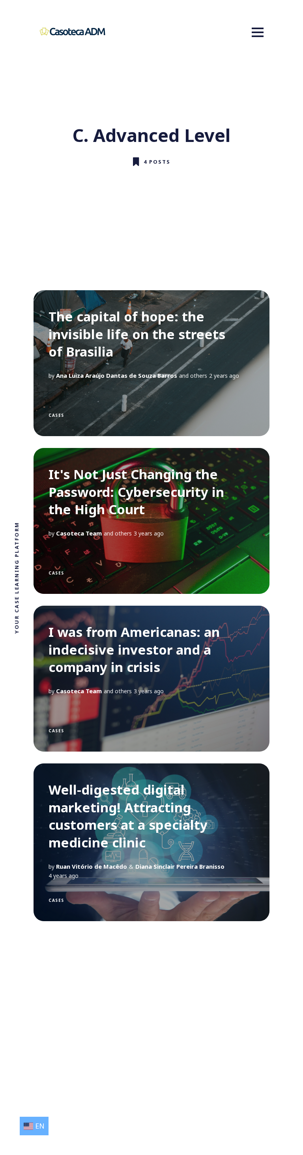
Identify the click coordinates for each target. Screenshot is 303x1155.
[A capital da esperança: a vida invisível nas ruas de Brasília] (151, 363)
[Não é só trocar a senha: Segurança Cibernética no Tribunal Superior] (151, 521)
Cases (56, 415)
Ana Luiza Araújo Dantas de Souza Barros (116, 375)
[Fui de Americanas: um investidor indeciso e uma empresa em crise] (151, 679)
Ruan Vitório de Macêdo (91, 866)
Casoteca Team (79, 533)
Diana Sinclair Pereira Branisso (179, 866)
